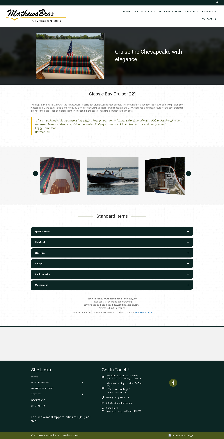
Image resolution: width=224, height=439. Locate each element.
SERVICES (190, 11)
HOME (126, 11)
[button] (35, 173)
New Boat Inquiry (143, 312)
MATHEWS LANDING (170, 11)
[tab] (112, 231)
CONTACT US (209, 19)
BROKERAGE (209, 11)
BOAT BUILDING (143, 11)
